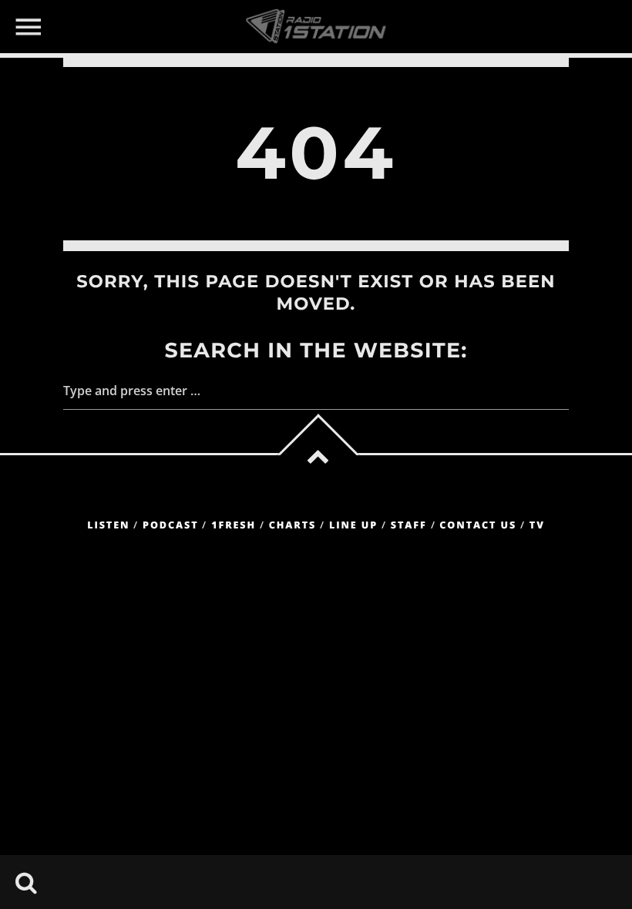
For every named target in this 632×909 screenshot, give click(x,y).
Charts (292, 525)
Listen (108, 525)
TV (537, 525)
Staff (409, 525)
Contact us (477, 525)
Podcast (170, 525)
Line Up (353, 525)
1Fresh (233, 525)
